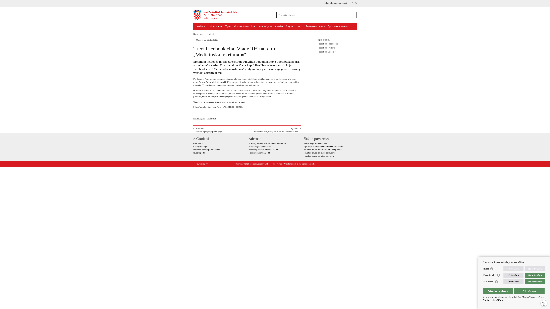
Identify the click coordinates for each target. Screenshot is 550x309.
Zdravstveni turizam (315, 26)
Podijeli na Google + (327, 52)
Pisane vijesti (199, 118)
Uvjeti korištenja (289, 164)
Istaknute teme (215, 26)
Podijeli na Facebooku (328, 44)
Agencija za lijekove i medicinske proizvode (323, 146)
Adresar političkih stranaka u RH (263, 149)
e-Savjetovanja (200, 146)
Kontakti (279, 26)
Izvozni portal (199, 153)
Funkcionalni (489, 275)
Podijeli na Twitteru (326, 48)
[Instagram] (350, 164)
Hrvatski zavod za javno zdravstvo (319, 153)
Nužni (486, 269)
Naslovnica (198, 34)
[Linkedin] (355, 164)
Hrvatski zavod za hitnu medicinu (319, 156)
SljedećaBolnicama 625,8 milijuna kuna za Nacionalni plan (276, 130)
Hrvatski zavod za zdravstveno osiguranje (323, 149)
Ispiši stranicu (324, 40)
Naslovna (201, 26)
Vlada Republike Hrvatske (315, 143)
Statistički (488, 282)
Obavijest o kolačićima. (493, 300)
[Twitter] (332, 164)
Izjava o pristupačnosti (305, 164)
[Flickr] (341, 164)
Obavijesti (211, 118)
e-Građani (198, 143)
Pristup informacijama (261, 26)
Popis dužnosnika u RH (259, 153)
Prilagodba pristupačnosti (335, 3)
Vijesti (228, 26)
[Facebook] (328, 164)
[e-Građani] (205, 3)
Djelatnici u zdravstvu (338, 26)
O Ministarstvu (241, 26)
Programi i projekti (294, 26)
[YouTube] (337, 164)
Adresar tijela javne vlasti (260, 146)
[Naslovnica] (234, 15)
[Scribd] (346, 164)
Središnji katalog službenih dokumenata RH (268, 143)
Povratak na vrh (202, 164)
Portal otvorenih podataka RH (206, 149)
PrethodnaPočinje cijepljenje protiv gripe (209, 130)
